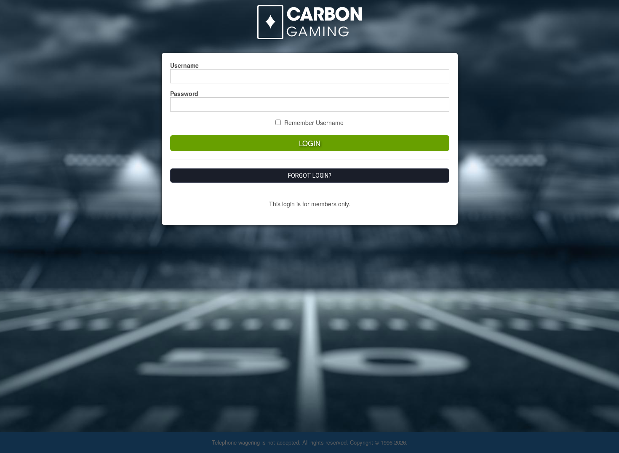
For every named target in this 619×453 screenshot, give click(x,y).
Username (184, 65)
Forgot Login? (309, 175)
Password (184, 93)
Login (309, 143)
